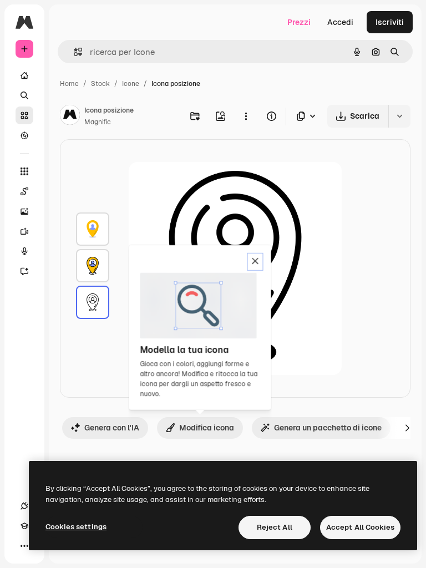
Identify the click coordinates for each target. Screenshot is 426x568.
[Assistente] (24, 271)
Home (69, 83)
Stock (100, 83)
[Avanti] (407, 427)
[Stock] (24, 115)
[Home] (24, 75)
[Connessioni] (24, 506)
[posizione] (92, 229)
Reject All (274, 527)
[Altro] (24, 546)
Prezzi (299, 22)
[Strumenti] (24, 171)
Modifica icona (206, 428)
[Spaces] (24, 191)
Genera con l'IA (111, 428)
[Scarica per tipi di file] (307, 116)
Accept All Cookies (360, 527)
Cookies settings (75, 526)
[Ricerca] (24, 95)
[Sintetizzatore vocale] (24, 251)
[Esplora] (24, 135)
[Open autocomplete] (73, 52)
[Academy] (24, 526)
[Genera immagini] (24, 211)
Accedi (340, 22)
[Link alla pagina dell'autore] (70, 116)
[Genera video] (24, 231)
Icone (130, 83)
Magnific (97, 122)
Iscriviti (390, 22)
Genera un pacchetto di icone (328, 428)
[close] (255, 261)
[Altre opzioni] (246, 116)
